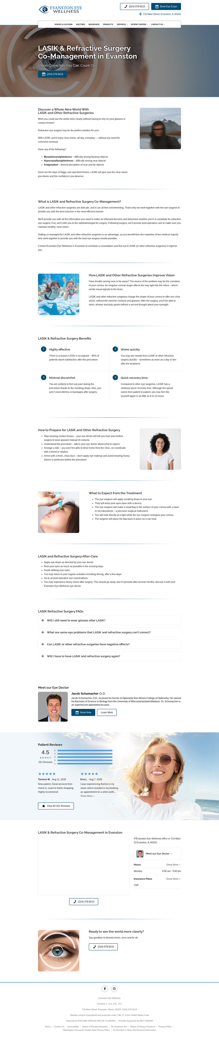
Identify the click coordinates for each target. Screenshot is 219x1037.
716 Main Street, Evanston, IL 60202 (161, 14)
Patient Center (138, 24)
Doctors (80, 24)
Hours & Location (64, 24)
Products (108, 24)
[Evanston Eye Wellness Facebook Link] (105, 989)
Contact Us (157, 24)
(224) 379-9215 (129, 1009)
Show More (86, 796)
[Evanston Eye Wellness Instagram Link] (114, 989)
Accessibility (73, 1026)
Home (48, 1026)
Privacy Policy (165, 1026)
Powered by (90, 1021)
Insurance (94, 24)
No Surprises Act (119, 1026)
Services (121, 24)
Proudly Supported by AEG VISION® (136, 1021)
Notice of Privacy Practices (142, 1026)
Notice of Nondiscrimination (95, 1026)
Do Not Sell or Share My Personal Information (134, 1030)
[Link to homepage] (68, 9)
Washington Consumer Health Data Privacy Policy (86, 1030)
